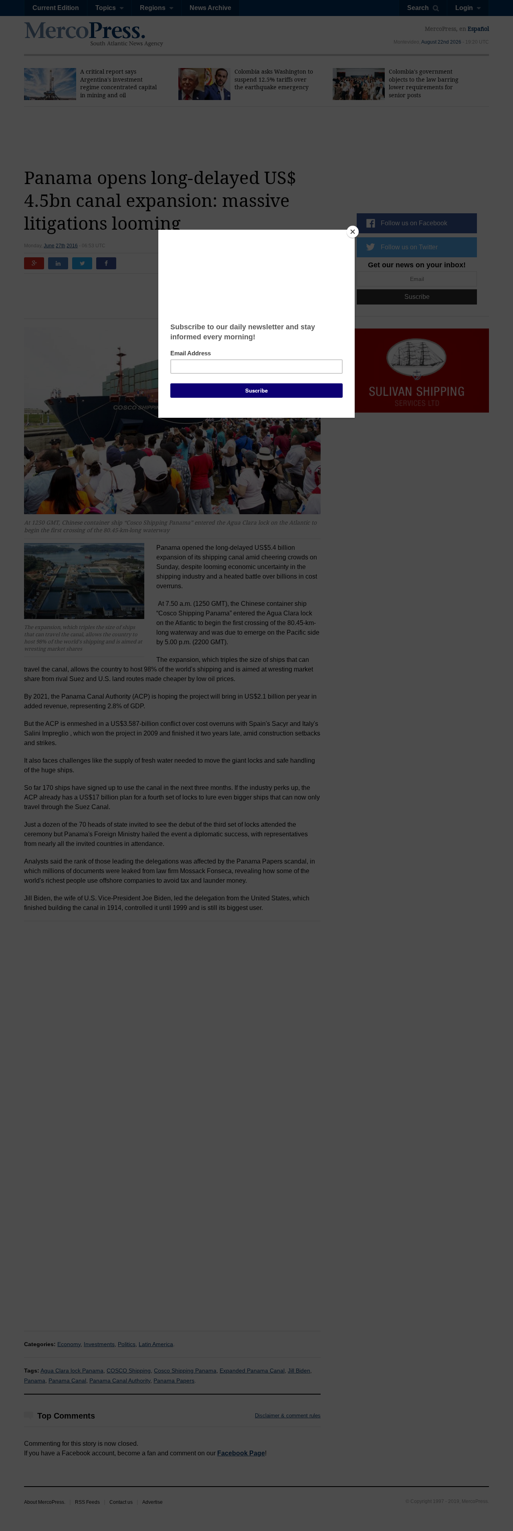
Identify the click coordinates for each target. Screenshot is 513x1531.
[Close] (353, 232)
